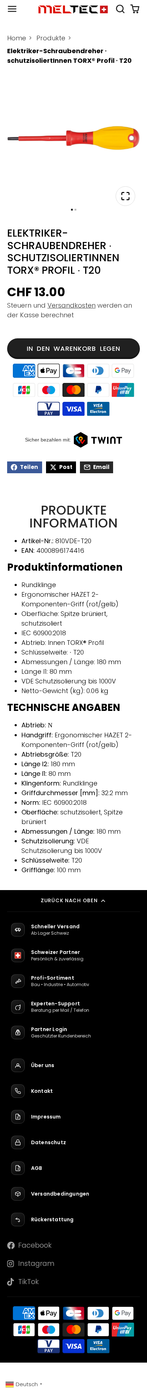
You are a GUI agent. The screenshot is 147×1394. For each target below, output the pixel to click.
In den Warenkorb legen (73, 348)
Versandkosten (71, 305)
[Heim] (73, 9)
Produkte (50, 38)
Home (16, 38)
